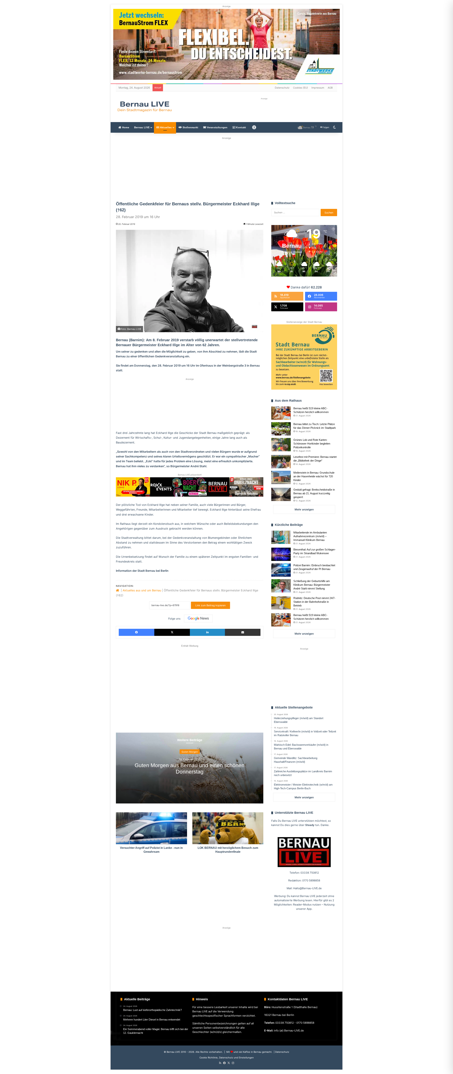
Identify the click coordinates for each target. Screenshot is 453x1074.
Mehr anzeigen (304, 509)
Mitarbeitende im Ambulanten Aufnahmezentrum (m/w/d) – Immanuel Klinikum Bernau (310, 536)
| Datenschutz (281, 1051)
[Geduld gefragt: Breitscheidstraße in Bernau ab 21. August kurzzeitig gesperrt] (281, 494)
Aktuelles (165, 127)
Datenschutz (282, 87)
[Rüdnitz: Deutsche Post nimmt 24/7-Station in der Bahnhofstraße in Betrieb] (281, 602)
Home (125, 127)
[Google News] (198, 618)
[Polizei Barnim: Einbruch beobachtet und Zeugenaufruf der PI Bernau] (281, 570)
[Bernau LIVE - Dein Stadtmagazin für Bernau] (144, 106)
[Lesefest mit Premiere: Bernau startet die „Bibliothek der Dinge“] (281, 461)
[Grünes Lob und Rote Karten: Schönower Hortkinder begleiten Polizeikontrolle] (281, 444)
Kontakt (240, 127)
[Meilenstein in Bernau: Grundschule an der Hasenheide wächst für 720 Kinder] (281, 477)
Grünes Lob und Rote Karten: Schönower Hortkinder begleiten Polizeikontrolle (311, 443)
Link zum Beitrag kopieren (210, 605)
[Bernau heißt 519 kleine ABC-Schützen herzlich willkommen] (281, 413)
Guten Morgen (190, 751)
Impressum (317, 87)
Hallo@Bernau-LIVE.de (307, 888)
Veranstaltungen (217, 127)
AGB (330, 87)
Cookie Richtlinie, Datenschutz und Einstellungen (226, 1057)
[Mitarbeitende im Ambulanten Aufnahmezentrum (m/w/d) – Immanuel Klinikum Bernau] (281, 537)
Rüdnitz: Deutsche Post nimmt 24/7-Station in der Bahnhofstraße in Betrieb (314, 602)
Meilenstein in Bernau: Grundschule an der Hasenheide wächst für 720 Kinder (313, 476)
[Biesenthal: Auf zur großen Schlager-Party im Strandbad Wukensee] (281, 554)
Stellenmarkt (190, 127)
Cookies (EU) (300, 87)
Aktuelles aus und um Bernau (142, 590)
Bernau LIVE (142, 127)
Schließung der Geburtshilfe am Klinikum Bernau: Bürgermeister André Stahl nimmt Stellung (311, 585)
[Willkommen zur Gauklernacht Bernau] (226, 168)
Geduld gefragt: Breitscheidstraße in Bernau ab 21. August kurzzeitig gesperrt (314, 493)
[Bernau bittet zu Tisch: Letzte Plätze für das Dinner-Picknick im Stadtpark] (281, 428)
